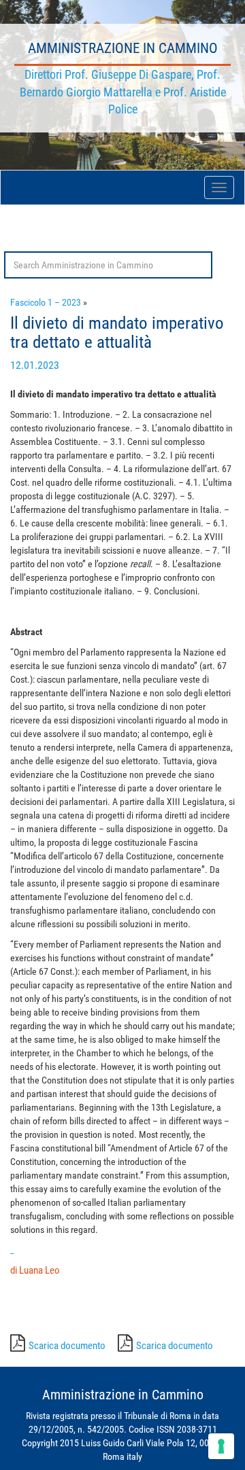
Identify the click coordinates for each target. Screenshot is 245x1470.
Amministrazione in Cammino (123, 48)
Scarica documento (67, 1346)
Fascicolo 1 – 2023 (45, 302)
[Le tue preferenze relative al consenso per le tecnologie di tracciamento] (221, 1446)
